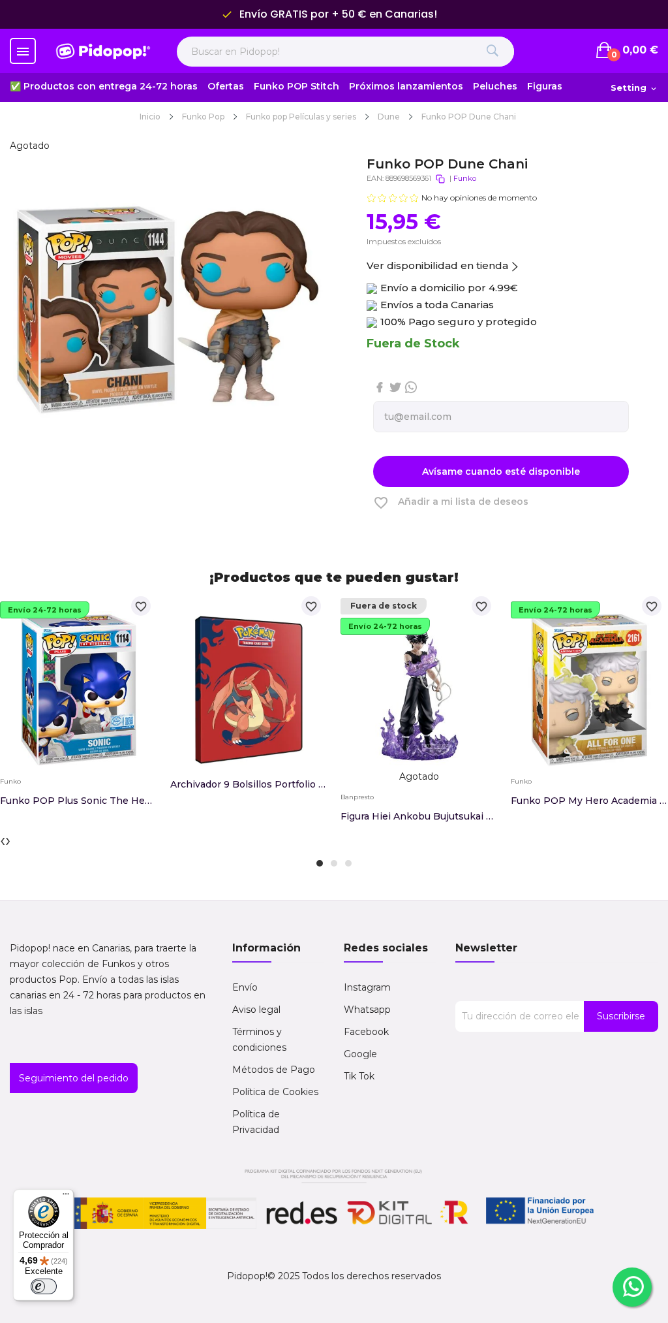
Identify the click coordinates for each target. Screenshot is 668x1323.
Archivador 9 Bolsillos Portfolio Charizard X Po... (248, 784)
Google (360, 1054)
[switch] (44, 1286)
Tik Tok (359, 1076)
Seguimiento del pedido (74, 1078)
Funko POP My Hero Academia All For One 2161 (589, 800)
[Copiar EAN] (440, 178)
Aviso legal (256, 1009)
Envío (245, 987)
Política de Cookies (275, 1092)
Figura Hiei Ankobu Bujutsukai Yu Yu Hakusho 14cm (419, 816)
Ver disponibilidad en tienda (437, 265)
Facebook (366, 1032)
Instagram (367, 987)
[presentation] (2, 840)
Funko (464, 178)
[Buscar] (493, 52)
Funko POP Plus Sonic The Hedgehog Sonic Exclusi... (78, 800)
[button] (319, 863)
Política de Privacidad (256, 1122)
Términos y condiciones (259, 1039)
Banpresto (357, 797)
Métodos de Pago (273, 1070)
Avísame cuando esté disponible (501, 471)
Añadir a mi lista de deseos (450, 502)
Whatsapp (367, 1009)
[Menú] (66, 1197)
